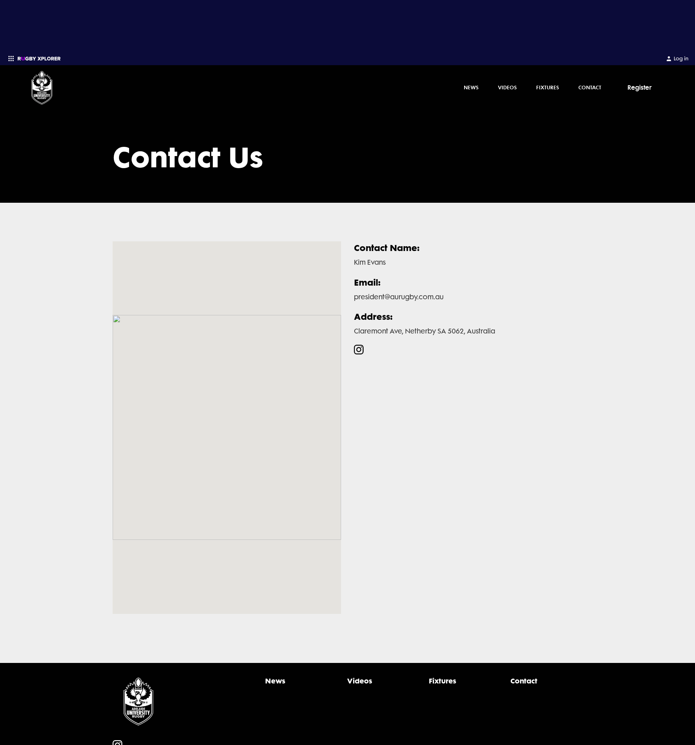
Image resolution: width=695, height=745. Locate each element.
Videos (507, 87)
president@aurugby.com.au (399, 297)
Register (639, 87)
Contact (589, 87)
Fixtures (547, 87)
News (471, 87)
